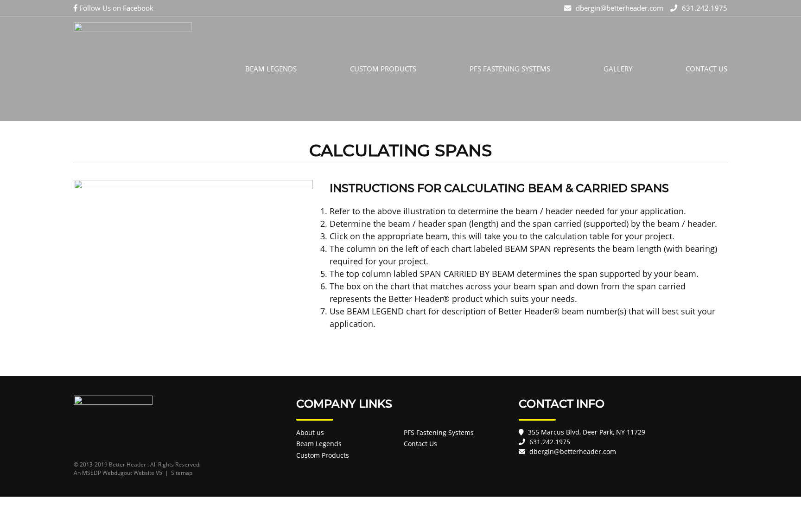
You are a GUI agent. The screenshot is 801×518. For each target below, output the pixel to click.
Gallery (618, 68)
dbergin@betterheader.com (619, 8)
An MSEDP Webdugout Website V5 (118, 473)
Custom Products (383, 68)
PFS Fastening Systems (510, 68)
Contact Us (706, 68)
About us (310, 432)
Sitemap (181, 473)
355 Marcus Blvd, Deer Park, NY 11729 (586, 432)
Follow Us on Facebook (115, 8)
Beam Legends (271, 68)
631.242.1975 (704, 8)
